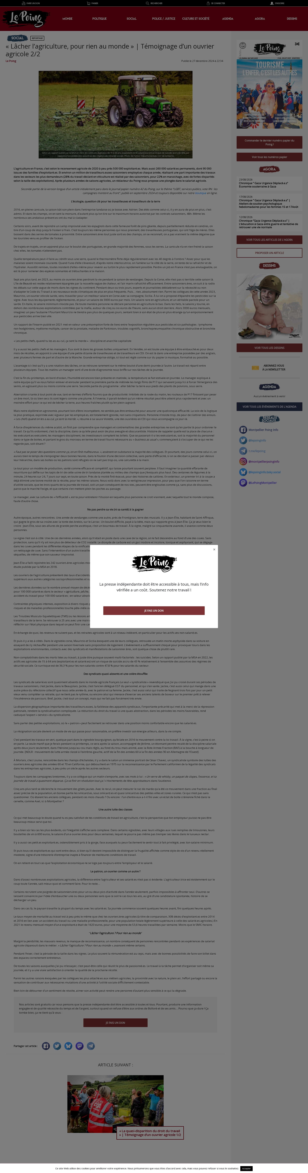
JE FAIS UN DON (154, 610)
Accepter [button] (246, 1168)
